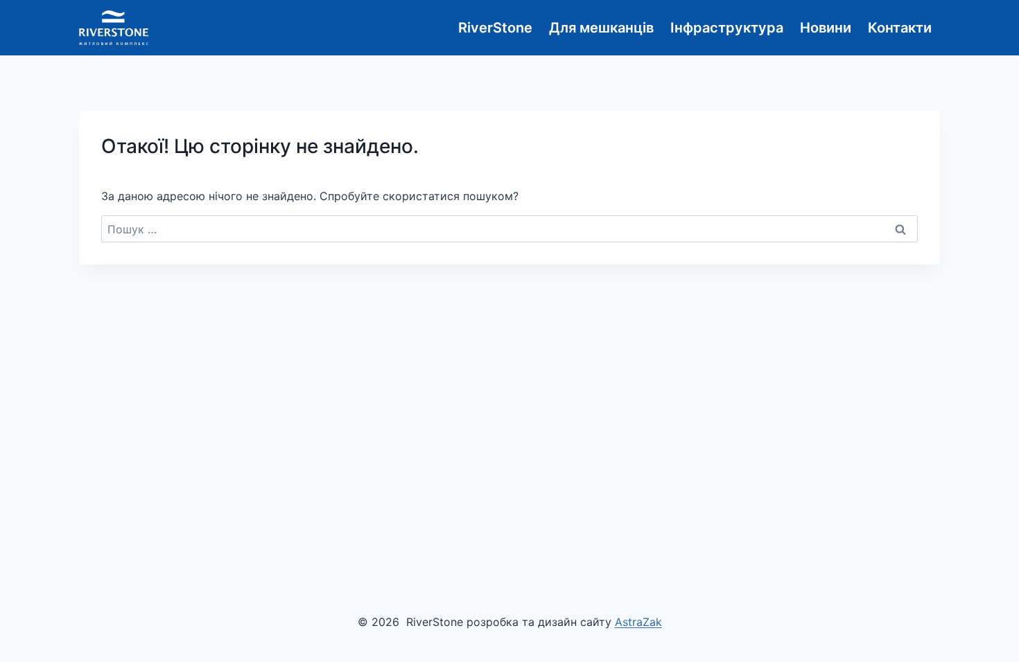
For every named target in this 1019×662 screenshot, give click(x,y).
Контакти (900, 27)
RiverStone (495, 27)
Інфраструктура (726, 27)
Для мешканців (601, 27)
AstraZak (638, 622)
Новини (825, 27)
